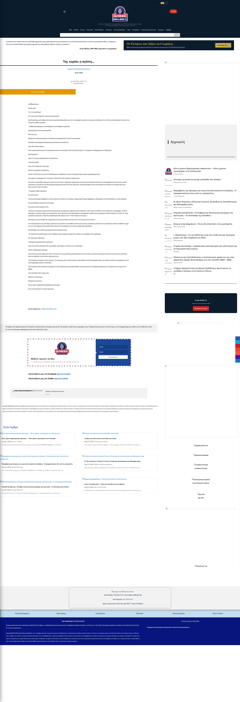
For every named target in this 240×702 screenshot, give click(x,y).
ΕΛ (162, 3)
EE (174, 274)
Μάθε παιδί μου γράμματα (103, 464)
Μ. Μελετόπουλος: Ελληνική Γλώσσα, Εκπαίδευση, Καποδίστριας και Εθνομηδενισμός (112, 461)
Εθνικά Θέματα (99, 30)
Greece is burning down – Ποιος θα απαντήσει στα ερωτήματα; (104, 484)
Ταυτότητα (139, 613)
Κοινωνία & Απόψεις (119, 30)
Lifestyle (168, 30)
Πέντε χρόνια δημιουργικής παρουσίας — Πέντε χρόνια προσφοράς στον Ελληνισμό (29, 438)
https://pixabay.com (49, 309)
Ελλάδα (76, 30)
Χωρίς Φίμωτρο (17, 467)
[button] (64, 11)
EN (166, 3)
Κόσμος (82, 30)
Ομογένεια (90, 30)
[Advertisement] (56, 658)
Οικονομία (109, 30)
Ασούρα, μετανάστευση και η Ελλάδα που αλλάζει (100, 438)
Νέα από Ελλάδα (100, 487)
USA (70, 30)
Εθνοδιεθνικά (178, 240)
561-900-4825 (128, 599)
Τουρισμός (161, 30)
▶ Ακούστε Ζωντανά (201, 308)
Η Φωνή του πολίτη (101, 441)
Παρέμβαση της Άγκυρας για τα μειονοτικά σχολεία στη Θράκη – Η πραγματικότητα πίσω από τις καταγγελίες (37, 464)
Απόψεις (177, 252)
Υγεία (128, 30)
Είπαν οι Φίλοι (17, 441)
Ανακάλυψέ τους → (223, 45)
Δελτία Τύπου (178, 263)
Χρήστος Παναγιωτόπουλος (78, 69)
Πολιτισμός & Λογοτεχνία (148, 30)
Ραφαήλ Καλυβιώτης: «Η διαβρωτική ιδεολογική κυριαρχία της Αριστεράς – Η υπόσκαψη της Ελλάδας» (35, 487)
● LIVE (173, 11)
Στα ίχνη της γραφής (38, 92)
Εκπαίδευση (135, 30)
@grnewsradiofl (61, 378)
